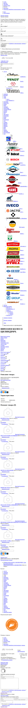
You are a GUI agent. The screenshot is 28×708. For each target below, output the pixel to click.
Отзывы (3, 363)
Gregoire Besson (7, 585)
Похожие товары (5, 365)
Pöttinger (5, 602)
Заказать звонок (4, 15)
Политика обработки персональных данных (14, 9)
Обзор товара (4, 353)
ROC (4, 604)
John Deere (6, 590)
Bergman (5, 573)
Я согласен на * (14, 690)
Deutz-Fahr (6, 578)
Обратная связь (4, 662)
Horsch (5, 587)
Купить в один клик (7, 691)
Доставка (5, 4)
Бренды (5, 3)
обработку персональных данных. (17, 43)
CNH (4, 576)
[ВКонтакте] (1, 392)
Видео (2, 370)
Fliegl (4, 581)
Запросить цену (6, 705)
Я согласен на (14, 43)
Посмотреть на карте (7, 660)
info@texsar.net (4, 62)
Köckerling (6, 591)
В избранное (5, 424)
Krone (4, 593)
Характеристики (5, 360)
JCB (4, 589)
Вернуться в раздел (5, 352)
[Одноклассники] (3, 392)
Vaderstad (5, 607)
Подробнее (3, 422)
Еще (4, 609)
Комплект (3, 357)
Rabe (4, 603)
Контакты (5, 8)
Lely (4, 596)
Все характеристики (5, 380)
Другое (5, 611)
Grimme (5, 586)
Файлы (2, 368)
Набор (2, 355)
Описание (3, 358)
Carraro (11, 312)
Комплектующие (7, 612)
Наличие (3, 367)
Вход (4, 11)
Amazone (5, 572)
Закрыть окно (4, 55)
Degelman (5, 577)
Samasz (5, 605)
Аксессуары (3, 362)
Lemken (5, 598)
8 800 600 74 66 (4, 61)
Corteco (11, 314)
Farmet (5, 580)
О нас (4, 1)
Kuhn (4, 594)
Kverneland (6, 595)
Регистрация (6, 13)
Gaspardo (5, 582)
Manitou (5, 600)
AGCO (5, 571)
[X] (7, 392)
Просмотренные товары (6, 560)
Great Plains (6, 584)
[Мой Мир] (5, 392)
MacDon (5, 599)
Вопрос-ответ (6, 5)
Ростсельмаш (6, 608)
